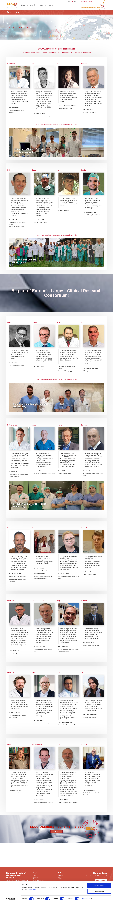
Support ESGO (92, 1)
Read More (32, 889)
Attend (32, 5)
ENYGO (60, 877)
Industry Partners (39, 880)
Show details (86, 898)
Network (41, 5)
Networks (60, 875)
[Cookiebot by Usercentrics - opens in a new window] (10, 899)
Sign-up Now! (101, 880)
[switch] (47, 898)
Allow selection (99, 891)
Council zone (83, 1)
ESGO (76, 1)
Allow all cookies (99, 885)
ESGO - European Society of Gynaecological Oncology (12, 5)
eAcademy (36, 877)
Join (49, 5)
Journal (35, 878)
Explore (23, 5)
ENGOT (60, 878)
